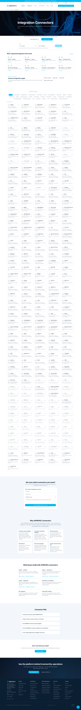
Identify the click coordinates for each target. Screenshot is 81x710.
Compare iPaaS (56, 694)
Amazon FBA (55, 77)
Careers (66, 694)
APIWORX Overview (22, 683)
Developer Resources (57, 689)
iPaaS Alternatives (56, 696)
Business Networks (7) (27, 98)
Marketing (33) (11, 96)
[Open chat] (78, 707)
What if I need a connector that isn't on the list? (33, 619)
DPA (54, 705)
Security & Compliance (69, 690)
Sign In (66, 2)
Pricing (51, 5)
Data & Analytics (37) (23, 96)
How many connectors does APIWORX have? (33, 614)
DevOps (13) (43, 96)
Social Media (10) (69, 96)
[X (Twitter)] (69, 2)
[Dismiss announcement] (74, 1)
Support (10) (70, 94)
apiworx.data (21, 687)
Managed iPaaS (56, 692)
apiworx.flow (21, 685)
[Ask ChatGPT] (46, 2)
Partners (43, 2)
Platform (11, 9)
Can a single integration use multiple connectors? (34, 632)
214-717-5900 (9, 696)
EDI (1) (33, 98)
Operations (32, 689)
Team (66, 689)
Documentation (56, 687)
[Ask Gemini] (50, 2)
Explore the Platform (45, 672)
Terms (48, 705)
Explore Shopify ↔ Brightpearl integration (27, 586)
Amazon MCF (61, 77)
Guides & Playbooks (57, 685)
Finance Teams (33, 685)
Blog (54, 683)
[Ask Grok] (51, 2)
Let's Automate (33, 672)
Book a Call (67, 698)
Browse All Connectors (46, 692)
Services (66, 687)
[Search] (63, 3)
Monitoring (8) (49, 96)
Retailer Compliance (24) (63, 98)
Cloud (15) (30, 96)
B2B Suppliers (32, 696)
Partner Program (68, 692)
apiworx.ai (20, 689)
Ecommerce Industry (34, 690)
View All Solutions (33, 698)
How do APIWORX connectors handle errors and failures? (35, 628)
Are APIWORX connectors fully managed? (32, 623)
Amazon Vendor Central (48, 80)
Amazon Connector (47, 77)
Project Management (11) (18, 98)
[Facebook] (72, 2)
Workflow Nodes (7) (54, 98)
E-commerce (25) (17, 94)
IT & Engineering (33, 687)
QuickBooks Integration (46, 687)
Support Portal (56, 698)
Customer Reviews (68, 685)
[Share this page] (73, 10)
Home (8, 9)
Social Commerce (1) (32, 94)
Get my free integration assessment (66, 5)
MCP (48, 5)
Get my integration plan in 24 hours (40, 505)
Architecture (21, 694)
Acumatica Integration (46, 689)
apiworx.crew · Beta (22, 690)
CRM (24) (64, 94)
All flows (71, 53)
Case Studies (55, 690)
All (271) (10, 94)
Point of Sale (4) (39, 94)
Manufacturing (32, 694)
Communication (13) (61, 96)
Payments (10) (59, 94)
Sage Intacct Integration (46, 685)
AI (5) (48, 98)
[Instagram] (73, 2)
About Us (66, 683)
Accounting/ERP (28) (51, 94)
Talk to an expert (46, 39)
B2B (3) (45, 94)
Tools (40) (54, 96)
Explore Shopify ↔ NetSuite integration (26, 576)
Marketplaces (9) (24, 94)
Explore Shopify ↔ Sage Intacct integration (50, 576)
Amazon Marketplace (46, 690)
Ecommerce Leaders (34, 683)
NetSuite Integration (45, 683)
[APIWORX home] (12, 6)
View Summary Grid (34, 39)
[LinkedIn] (70, 2)
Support (40, 2)
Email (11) (17, 96)
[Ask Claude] (47, 2)
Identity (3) (44, 98)
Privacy (51, 705)
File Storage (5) (36, 96)
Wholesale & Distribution (34, 692)
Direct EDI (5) (38, 98)
